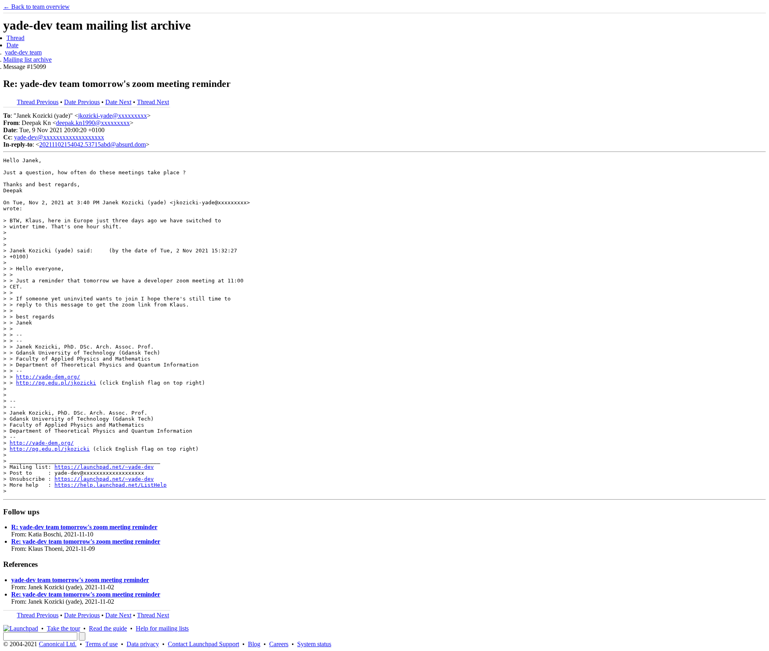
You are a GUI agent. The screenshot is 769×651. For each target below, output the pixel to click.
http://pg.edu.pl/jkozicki (56, 383)
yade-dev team (23, 52)
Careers (278, 644)
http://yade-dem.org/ (48, 377)
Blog (254, 644)
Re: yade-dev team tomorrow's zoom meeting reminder (85, 541)
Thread (15, 37)
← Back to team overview (36, 6)
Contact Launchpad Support (203, 644)
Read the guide (108, 628)
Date (12, 45)
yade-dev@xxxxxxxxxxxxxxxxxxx (59, 137)
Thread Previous (37, 102)
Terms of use (101, 644)
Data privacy (143, 644)
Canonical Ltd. (57, 644)
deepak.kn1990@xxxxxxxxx (93, 122)
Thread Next (153, 102)
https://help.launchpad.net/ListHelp (110, 485)
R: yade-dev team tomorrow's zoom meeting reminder (84, 527)
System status (314, 644)
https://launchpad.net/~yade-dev (104, 467)
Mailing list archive (27, 59)
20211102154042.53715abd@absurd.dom (92, 144)
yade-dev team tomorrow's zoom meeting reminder (80, 579)
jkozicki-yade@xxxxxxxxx (112, 115)
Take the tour (63, 628)
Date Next (118, 102)
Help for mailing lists (162, 628)
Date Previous (82, 102)
